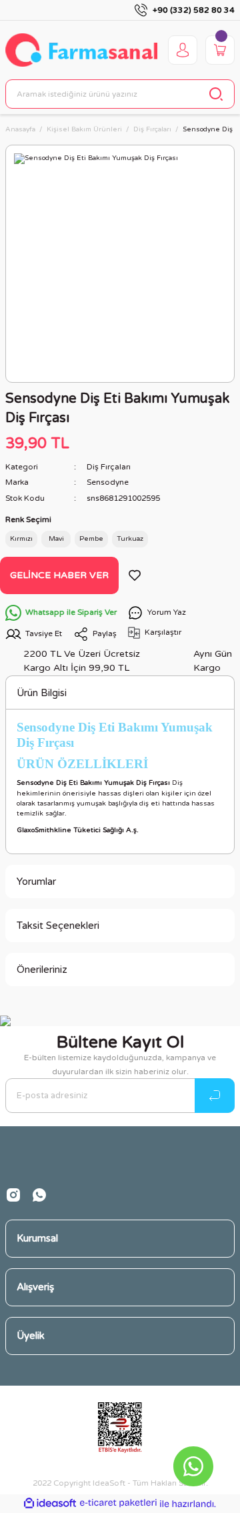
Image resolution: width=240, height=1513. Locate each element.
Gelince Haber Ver (59, 575)
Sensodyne (108, 482)
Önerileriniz (42, 970)
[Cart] (220, 50)
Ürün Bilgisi (42, 693)
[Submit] (215, 1095)
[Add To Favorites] (134, 575)
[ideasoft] (50, 1504)
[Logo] (81, 50)
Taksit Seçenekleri (58, 926)
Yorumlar (36, 882)
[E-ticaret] (118, 1503)
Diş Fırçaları (109, 466)
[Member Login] (182, 50)
